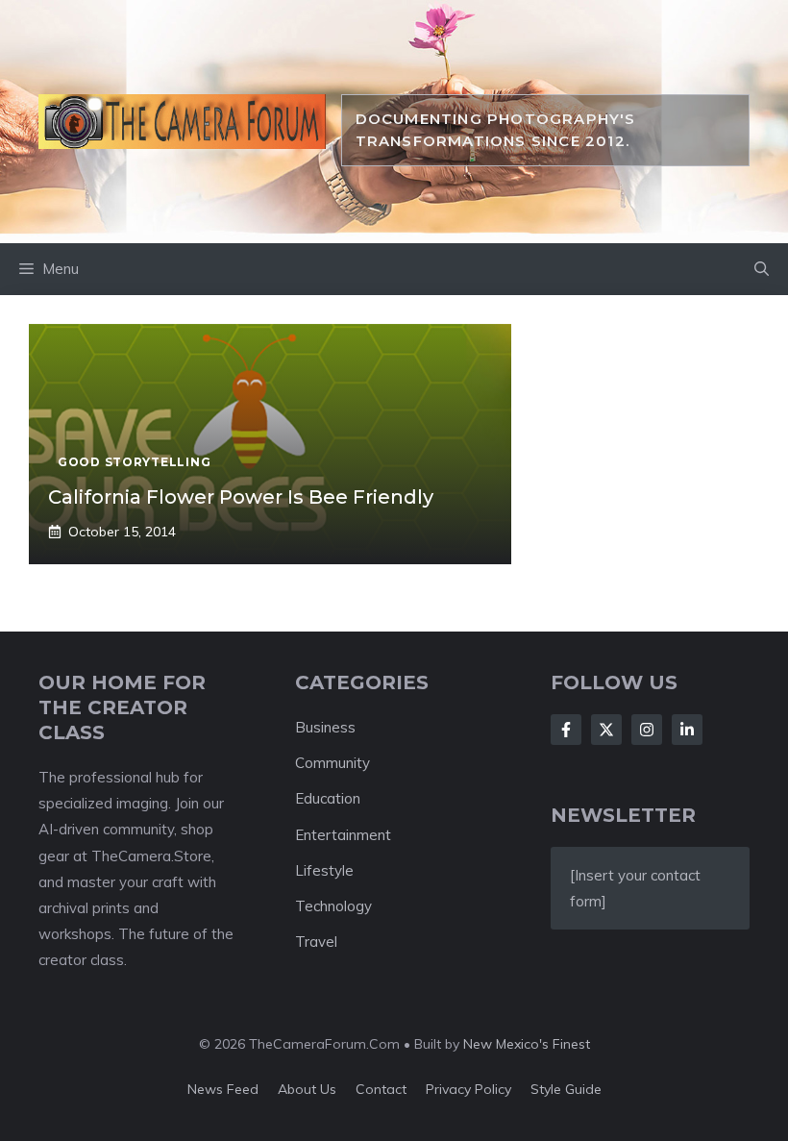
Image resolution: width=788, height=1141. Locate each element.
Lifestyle (324, 870)
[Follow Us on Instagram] (646, 729)
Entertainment (343, 835)
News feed (223, 1089)
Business (325, 727)
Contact (381, 1089)
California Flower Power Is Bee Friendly (240, 496)
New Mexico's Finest (526, 1044)
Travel (316, 941)
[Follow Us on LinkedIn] (687, 729)
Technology (333, 906)
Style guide (566, 1089)
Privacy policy (468, 1089)
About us (307, 1089)
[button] (761, 269)
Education (327, 798)
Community (332, 763)
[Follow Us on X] (606, 729)
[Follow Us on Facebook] (566, 729)
